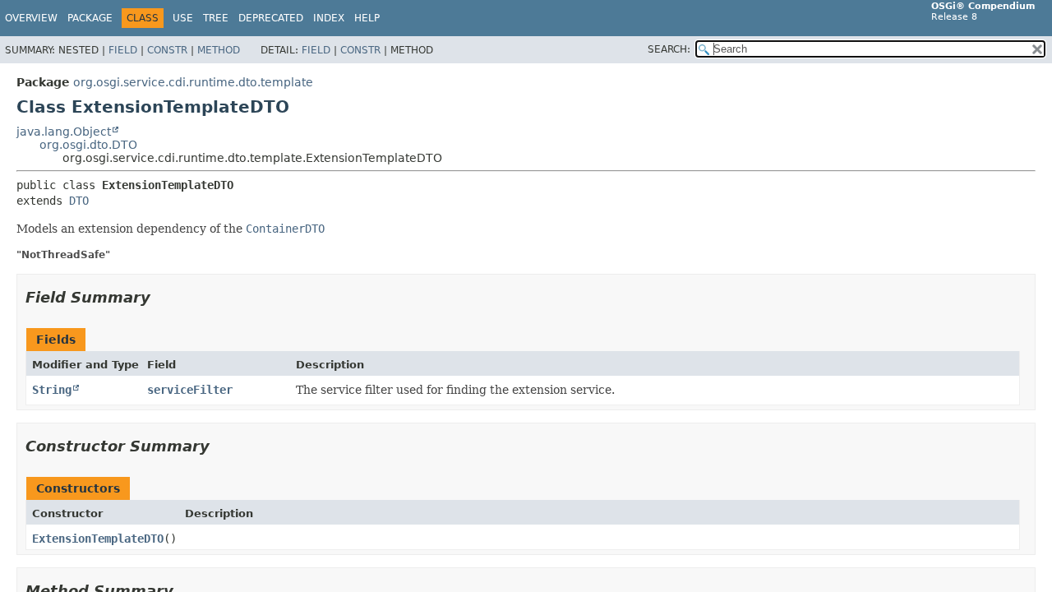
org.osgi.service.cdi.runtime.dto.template (193, 82)
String (52, 389)
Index (328, 18)
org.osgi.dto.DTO (88, 144)
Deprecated (270, 18)
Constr (167, 50)
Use (183, 18)
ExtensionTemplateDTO (98, 538)
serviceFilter (190, 389)
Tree (215, 18)
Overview (31, 18)
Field (122, 50)
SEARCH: (669, 49)
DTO (79, 200)
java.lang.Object (63, 131)
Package (90, 18)
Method (218, 50)
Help (367, 18)
